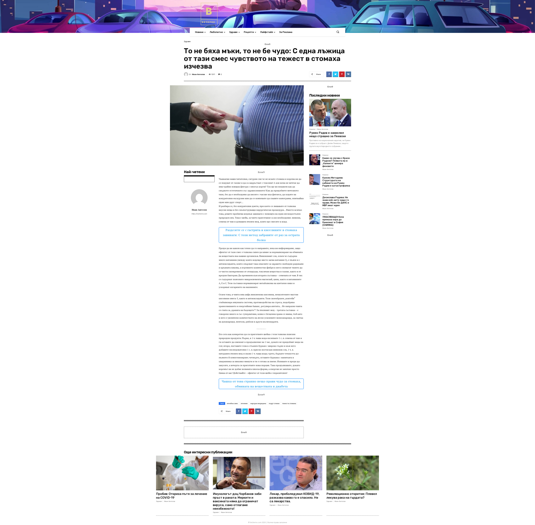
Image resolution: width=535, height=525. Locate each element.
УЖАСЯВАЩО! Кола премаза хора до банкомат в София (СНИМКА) (333, 221)
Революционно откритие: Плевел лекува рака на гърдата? (351, 495)
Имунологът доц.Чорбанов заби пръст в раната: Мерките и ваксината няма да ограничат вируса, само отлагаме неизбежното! (237, 501)
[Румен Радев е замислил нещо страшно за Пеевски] (330, 112)
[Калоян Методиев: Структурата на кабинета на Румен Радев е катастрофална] (314, 179)
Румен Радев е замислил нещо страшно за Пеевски (327, 134)
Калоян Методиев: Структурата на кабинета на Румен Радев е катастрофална (336, 181)
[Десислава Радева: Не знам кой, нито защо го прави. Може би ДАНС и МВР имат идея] (314, 199)
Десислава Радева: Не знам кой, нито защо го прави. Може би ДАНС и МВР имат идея (335, 201)
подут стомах (274, 403)
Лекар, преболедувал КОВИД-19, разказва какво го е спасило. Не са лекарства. (294, 497)
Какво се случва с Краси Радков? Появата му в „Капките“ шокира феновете (336, 162)
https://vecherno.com (199, 214)
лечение (244, 403)
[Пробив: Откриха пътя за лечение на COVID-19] (182, 473)
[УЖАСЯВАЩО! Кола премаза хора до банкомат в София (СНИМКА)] (314, 218)
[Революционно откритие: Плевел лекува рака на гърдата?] (352, 473)
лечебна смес (232, 403)
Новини (312, 129)
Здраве (187, 41)
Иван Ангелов (198, 74)
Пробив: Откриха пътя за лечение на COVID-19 (181, 495)
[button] (338, 32)
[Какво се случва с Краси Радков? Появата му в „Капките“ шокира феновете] (314, 159)
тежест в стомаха (289, 403)
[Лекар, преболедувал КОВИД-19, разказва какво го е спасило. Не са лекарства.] (296, 473)
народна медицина (258, 403)
